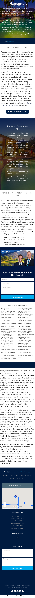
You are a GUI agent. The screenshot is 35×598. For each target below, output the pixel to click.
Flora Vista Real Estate (6, 320)
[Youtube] (20, 591)
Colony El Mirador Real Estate (8, 312)
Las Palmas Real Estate (24, 338)
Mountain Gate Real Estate (25, 309)
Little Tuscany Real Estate (24, 340)
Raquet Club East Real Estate (25, 314)
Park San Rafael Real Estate (25, 345)
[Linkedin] (17, 591)
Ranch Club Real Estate (24, 348)
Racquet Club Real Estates (24, 346)
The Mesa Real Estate (23, 354)
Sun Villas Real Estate (6, 334)
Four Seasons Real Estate (7, 355)
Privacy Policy (24, 596)
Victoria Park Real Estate (24, 322)
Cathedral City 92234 (17, 528)
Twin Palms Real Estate (7, 337)
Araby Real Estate (5, 309)
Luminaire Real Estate (6, 325)
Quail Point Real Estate (24, 312)
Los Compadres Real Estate (25, 308)
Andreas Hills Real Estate (7, 341)
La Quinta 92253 (17, 526)
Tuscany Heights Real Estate (25, 320)
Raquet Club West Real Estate (8, 331)
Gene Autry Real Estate (24, 337)
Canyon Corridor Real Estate (8, 311)
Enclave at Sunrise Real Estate (8, 319)
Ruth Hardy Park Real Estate (8, 352)
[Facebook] (12, 591)
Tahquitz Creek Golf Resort (25, 352)
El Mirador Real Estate (6, 351)
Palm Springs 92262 (17, 516)
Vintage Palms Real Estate (24, 323)
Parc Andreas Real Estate (24, 311)
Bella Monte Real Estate (7, 343)
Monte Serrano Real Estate (25, 341)
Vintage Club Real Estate (7, 338)
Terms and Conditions (13, 596)
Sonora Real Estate (23, 349)
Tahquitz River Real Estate (7, 335)
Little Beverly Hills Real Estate (8, 358)
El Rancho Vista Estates (24, 332)
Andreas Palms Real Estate (25, 325)
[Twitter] (15, 591)
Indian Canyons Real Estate (8, 357)
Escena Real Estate (5, 354)
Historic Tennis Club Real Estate (9, 322)
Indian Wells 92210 (17, 523)
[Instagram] (23, 591)
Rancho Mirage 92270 (17, 518)
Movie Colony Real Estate (7, 326)
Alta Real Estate (5, 308)
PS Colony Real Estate (6, 329)
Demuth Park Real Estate (24, 329)
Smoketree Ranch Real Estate (25, 316)
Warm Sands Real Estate (7, 340)
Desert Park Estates (6, 317)
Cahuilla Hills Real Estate (24, 326)
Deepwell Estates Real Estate (8, 348)
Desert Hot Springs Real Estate (8, 349)
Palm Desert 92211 (17, 521)
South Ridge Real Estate (7, 332)
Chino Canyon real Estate (24, 328)
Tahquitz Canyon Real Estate (25, 319)
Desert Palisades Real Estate (25, 331)
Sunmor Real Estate (23, 317)
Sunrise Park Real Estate (24, 351)
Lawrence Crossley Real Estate (8, 323)
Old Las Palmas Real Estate (8, 328)
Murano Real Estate (23, 343)
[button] (26, 4)
